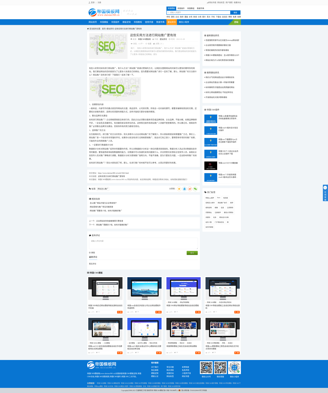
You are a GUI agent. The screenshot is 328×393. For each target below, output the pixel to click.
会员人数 (209, 222)
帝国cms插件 (210, 198)
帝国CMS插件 (213, 110)
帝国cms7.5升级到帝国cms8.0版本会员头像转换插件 (228, 177)
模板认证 (154, 376)
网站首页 (93, 22)
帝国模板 (171, 8)
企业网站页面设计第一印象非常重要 (220, 82)
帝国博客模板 (172, 343)
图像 (216, 208)
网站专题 (212, 2)
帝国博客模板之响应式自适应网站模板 (181, 346)
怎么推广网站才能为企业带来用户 (103, 203)
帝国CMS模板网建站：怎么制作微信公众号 (223, 55)
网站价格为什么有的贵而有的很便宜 (220, 60)
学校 (168, 17)
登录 (93, 2)
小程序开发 (186, 373)
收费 (239, 17)
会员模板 (132, 343)
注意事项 (230, 208)
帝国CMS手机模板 (225, 383)
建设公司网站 (228, 212)
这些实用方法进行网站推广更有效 (128, 29)
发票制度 (185, 367)
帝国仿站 (170, 373)
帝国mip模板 (98, 386)
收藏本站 (237, 2)
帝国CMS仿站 (108, 386)
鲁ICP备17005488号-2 (170, 390)
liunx (218, 197)
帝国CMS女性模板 (168, 383)
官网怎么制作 (210, 203)
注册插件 (218, 212)
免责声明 (185, 370)
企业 (177, 17)
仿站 (236, 22)
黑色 (223, 343)
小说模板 (107, 343)
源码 (173, 17)
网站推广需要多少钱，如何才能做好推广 (106, 211)
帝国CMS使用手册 (174, 386)
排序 (231, 203)
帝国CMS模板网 (144, 39)
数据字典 (200, 8)
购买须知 (170, 370)
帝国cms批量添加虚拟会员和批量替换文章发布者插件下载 (228, 118)
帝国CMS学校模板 (141, 383)
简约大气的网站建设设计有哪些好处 (220, 77)
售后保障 (154, 370)
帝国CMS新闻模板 (181, 383)
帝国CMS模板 (96, 273)
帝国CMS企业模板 (127, 383)
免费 (234, 17)
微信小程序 (184, 22)
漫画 (186, 17)
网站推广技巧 (222, 203)
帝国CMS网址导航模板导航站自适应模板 (182, 305)
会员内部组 (209, 227)
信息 (222, 208)
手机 (213, 17)
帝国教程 (190, 8)
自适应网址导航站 (225, 302)
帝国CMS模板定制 (113, 383)
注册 (99, 2)
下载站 (218, 17)
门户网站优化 (219, 222)
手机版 (204, 390)
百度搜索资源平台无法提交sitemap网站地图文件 (224, 40)
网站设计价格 (224, 217)
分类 (199, 17)
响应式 (182, 343)
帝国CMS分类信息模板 (196, 383)
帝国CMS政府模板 (154, 383)
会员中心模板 (142, 343)
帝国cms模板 (172, 302)
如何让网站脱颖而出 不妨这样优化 (219, 92)
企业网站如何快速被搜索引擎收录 (109, 221)
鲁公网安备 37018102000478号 (191, 390)
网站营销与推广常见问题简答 (101, 207)
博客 (230, 17)
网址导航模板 (184, 302)
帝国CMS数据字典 (153, 386)
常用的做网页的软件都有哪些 (217, 50)
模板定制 (126, 22)
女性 (190, 17)
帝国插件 (181, 8)
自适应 (224, 17)
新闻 (195, 17)
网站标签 (220, 2)
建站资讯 (172, 22)
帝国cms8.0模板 (95, 343)
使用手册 (149, 22)
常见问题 (170, 367)
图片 (204, 17)
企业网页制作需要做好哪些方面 (218, 45)
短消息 (225, 198)
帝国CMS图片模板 (212, 383)
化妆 (214, 217)
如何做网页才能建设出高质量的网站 (220, 87)
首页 (104, 29)
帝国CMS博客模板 (135, 386)
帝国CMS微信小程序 (121, 386)
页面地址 (209, 212)
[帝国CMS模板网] (112, 16)
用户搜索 (229, 2)
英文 (208, 17)
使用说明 (209, 208)
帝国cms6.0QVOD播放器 (228, 163)
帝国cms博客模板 (213, 343)
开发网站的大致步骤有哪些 (216, 97)
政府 (181, 17)
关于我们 (154, 367)
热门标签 (211, 192)
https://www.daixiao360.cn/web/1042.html (113, 173)
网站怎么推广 (103, 189)
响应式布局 (153, 343)
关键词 (208, 217)
